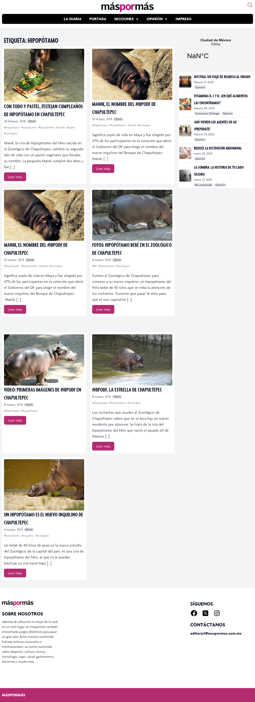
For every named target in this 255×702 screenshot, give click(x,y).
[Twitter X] (205, 613)
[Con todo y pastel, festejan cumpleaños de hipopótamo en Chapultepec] (44, 75)
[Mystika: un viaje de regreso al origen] (185, 82)
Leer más (15, 176)
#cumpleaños (29, 127)
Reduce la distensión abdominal (218, 148)
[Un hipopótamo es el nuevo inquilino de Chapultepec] (44, 484)
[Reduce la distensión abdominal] (185, 153)
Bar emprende (203, 185)
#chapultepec (12, 127)
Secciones (124, 18)
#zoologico (10, 133)
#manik (61, 127)
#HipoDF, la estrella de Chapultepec (127, 389)
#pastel (70, 127)
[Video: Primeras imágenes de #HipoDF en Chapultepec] (44, 360)
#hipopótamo (47, 127)
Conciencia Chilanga (207, 113)
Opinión (155, 18)
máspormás (13, 695)
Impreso (183, 18)
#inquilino (28, 535)
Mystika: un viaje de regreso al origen (222, 76)
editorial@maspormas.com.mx (216, 633)
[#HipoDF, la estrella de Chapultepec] (132, 360)
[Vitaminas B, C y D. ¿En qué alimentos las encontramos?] (185, 104)
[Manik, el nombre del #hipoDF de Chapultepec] (132, 74)
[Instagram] (217, 613)
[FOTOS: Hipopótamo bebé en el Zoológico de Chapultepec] (132, 215)
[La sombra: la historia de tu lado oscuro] (185, 176)
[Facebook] (194, 613)
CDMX (32, 121)
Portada (97, 18)
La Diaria (72, 18)
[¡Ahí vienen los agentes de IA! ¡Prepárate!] (185, 130)
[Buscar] (250, 5)
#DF (94, 266)
